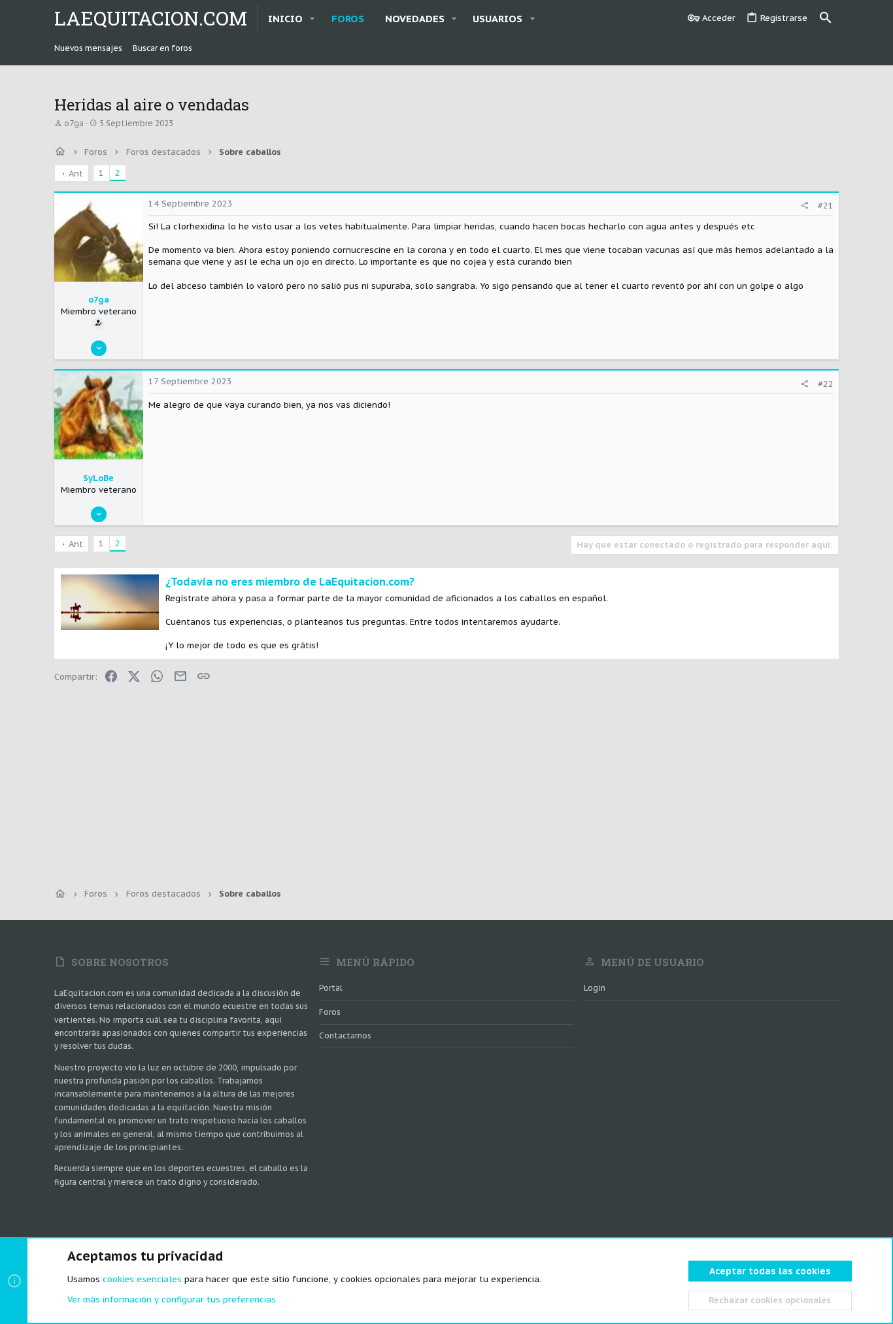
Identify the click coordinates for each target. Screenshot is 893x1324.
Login (594, 988)
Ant (76, 173)
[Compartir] (804, 205)
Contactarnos (345, 1035)
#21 (826, 205)
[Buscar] (826, 18)
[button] (312, 18)
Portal (331, 988)
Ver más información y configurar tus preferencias (171, 1299)
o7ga (74, 123)
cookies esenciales (142, 1279)
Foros (330, 1012)
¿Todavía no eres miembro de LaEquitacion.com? (289, 581)
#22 (826, 383)
